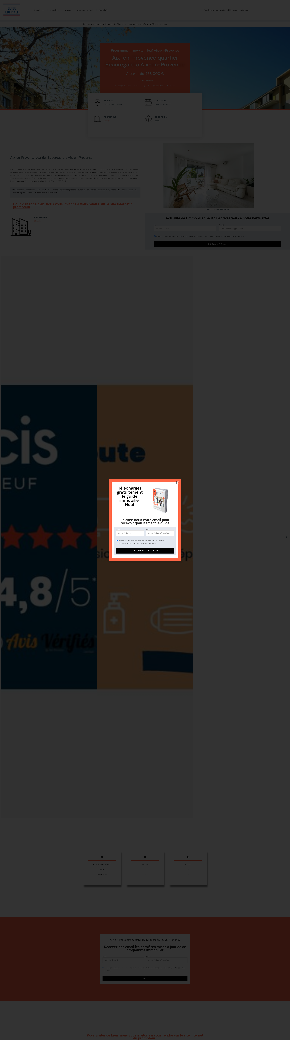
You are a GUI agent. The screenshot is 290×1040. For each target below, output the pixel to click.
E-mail (148, 529)
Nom (118, 529)
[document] (145, 520)
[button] (178, 482)
